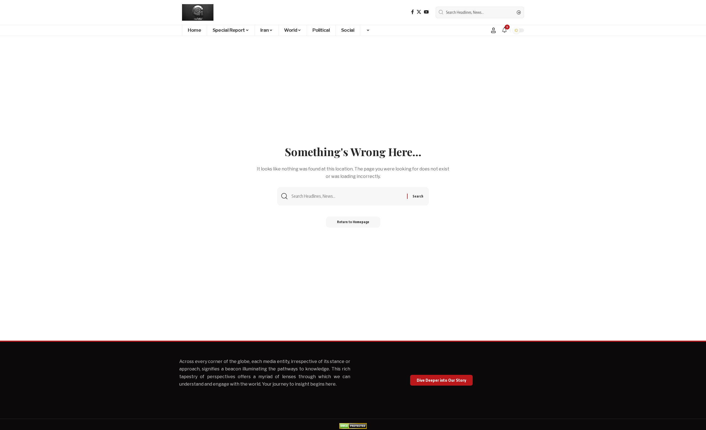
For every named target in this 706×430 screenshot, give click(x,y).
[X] (418, 12)
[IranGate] (197, 12)
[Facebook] (412, 12)
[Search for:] (347, 196)
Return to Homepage (353, 222)
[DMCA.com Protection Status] (353, 425)
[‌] (367, 30)
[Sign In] (493, 30)
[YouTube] (426, 12)
